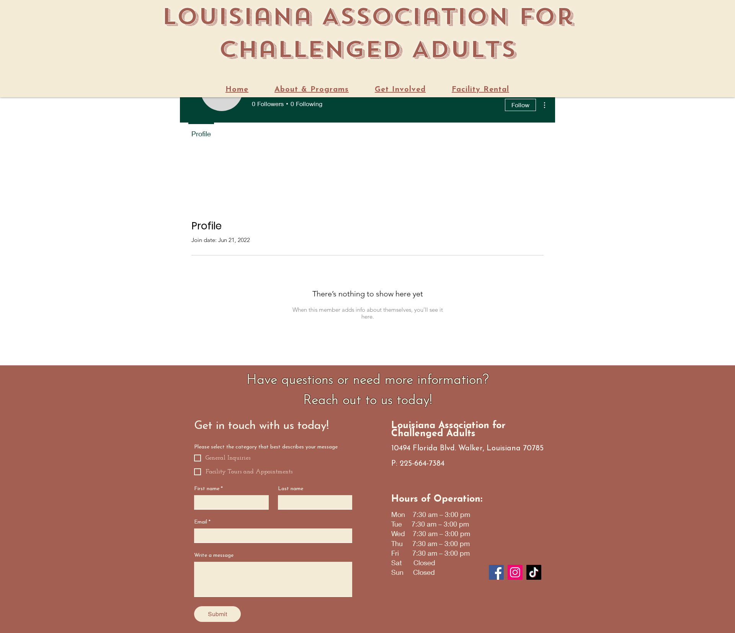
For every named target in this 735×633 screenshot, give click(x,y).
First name (208, 489)
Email (202, 522)
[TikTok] (533, 572)
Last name (290, 489)
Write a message (214, 555)
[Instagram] (515, 572)
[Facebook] (496, 572)
